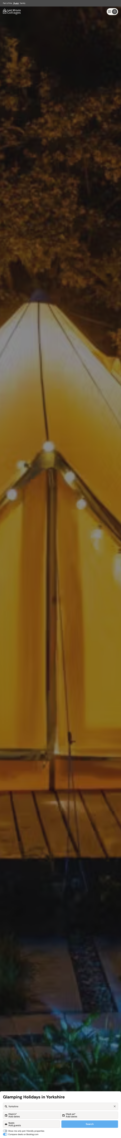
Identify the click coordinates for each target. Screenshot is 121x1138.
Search (90, 1124)
